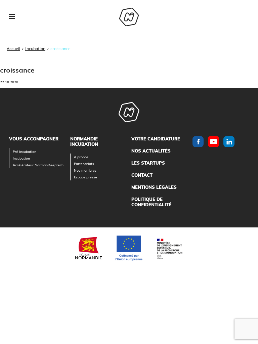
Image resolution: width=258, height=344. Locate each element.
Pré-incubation (24, 151)
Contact (142, 175)
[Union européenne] (129, 248)
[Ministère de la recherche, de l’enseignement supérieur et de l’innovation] (169, 248)
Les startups (148, 163)
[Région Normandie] (88, 248)
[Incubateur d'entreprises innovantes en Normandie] (128, 18)
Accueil (13, 48)
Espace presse (85, 176)
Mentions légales (154, 187)
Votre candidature (155, 138)
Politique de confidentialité (151, 202)
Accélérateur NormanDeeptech (38, 164)
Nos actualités (151, 151)
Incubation (35, 48)
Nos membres (85, 170)
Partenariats (84, 163)
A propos (81, 156)
